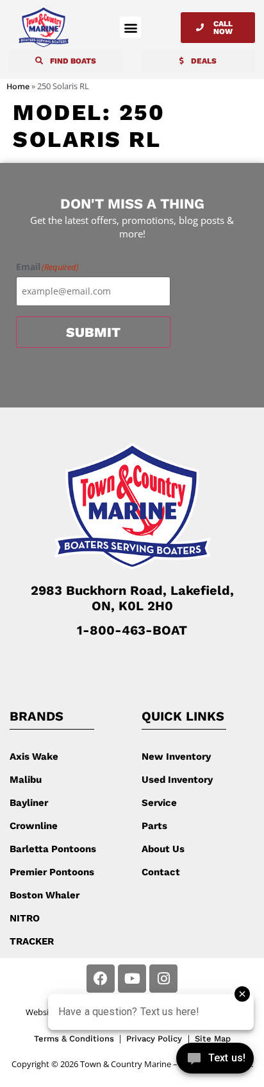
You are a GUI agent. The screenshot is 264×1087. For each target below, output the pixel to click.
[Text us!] (215, 1060)
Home (17, 86)
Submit (93, 332)
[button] (130, 27)
